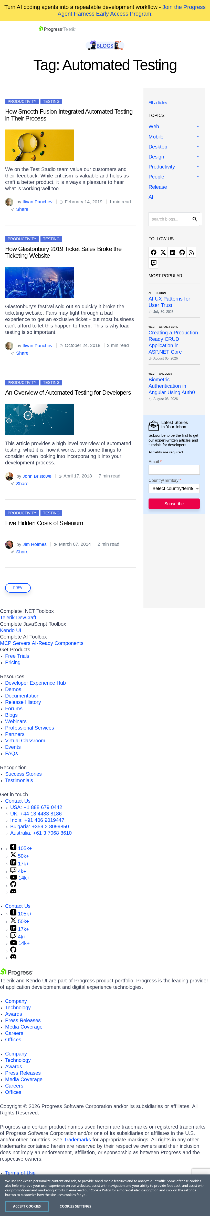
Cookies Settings (75, 1206)
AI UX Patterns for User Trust (169, 302)
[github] (182, 252)
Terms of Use (20, 1173)
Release (158, 187)
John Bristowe (37, 476)
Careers (14, 1033)
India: (37, 820)
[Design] (174, 157)
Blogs (11, 715)
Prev (18, 587)
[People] (174, 177)
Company (16, 1001)
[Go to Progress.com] (16, 974)
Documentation (22, 696)
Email (154, 462)
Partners (15, 734)
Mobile (156, 136)
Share (21, 209)
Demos (13, 689)
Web (154, 126)
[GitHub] (13, 885)
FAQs (11, 753)
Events (13, 747)
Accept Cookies (27, 1206)
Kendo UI (10, 630)
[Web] (174, 127)
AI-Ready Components (57, 643)
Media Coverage (24, 1027)
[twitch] (153, 262)
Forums (14, 708)
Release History (23, 702)
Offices (13, 1039)
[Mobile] (174, 137)
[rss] (191, 252)
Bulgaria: (39, 826)
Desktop (158, 146)
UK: (36, 813)
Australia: (41, 833)
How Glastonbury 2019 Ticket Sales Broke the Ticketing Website (63, 252)
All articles (158, 102)
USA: (36, 807)
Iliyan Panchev (37, 201)
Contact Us (17, 801)
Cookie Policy (101, 1190)
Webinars (16, 721)
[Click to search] (195, 219)
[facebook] (153, 252)
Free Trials (17, 656)
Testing (51, 101)
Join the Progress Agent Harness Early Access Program (132, 10)
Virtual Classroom (25, 740)
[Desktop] (174, 147)
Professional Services (29, 728)
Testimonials (19, 780)
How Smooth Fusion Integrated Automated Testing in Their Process (68, 115)
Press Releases (23, 1020)
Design (156, 157)
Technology (18, 1007)
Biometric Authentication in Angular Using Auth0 (172, 386)
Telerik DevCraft (18, 617)
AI (151, 197)
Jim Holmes (35, 544)
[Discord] (13, 892)
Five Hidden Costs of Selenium (44, 523)
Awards (13, 1014)
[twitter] (163, 252)
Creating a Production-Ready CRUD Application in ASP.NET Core (174, 342)
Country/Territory (163, 481)
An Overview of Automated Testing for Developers (68, 392)
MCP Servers (15, 643)
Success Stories (23, 774)
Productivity (22, 101)
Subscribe (174, 503)
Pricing (12, 662)
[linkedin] (172, 252)
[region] (105, 1195)
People (156, 177)
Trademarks (77, 1139)
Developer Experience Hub (35, 683)
